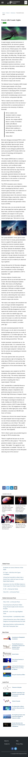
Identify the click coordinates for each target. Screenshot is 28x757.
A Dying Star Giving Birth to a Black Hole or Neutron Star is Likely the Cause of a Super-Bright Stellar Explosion (13, 579)
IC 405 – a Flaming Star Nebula (10, 589)
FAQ (17, 740)
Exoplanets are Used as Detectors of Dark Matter (13, 568)
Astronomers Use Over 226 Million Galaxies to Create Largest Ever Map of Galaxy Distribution (14, 585)
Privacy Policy (19, 744)
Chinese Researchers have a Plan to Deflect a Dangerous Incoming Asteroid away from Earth (14, 620)
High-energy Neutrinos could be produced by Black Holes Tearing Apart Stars (13, 625)
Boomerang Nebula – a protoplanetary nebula (13, 616)
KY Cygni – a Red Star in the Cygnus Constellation (12, 573)
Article (4, 22)
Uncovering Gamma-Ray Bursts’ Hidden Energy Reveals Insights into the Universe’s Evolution (13, 606)
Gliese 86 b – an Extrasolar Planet (11, 592)
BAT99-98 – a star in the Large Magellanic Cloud (13, 612)
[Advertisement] (14, 470)
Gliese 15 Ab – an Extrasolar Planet (11, 601)
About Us (6, 740)
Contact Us (7, 744)
